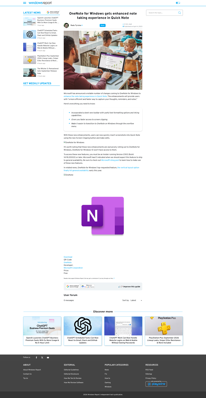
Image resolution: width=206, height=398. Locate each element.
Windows (108, 387)
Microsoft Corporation (73, 268)
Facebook (36, 358)
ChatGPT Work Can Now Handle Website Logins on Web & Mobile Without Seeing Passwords (123, 340)
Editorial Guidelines (71, 370)
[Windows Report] (40, 3)
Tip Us (25, 378)
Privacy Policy (150, 378)
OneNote (68, 262)
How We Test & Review (72, 378)
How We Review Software (73, 383)
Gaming (108, 383)
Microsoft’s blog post (110, 160)
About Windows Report (32, 370)
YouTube (48, 358)
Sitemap (148, 374)
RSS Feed (149, 370)
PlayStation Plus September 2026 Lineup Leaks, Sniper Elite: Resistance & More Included (163, 340)
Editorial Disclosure (71, 374)
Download (68, 257)
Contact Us (27, 374)
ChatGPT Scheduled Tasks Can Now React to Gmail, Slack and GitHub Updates (82, 340)
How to (107, 378)
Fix (106, 374)
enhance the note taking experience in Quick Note (85, 96)
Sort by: (125, 300)
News (103, 25)
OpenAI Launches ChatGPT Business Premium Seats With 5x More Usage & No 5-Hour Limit (42, 340)
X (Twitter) (42, 358)
